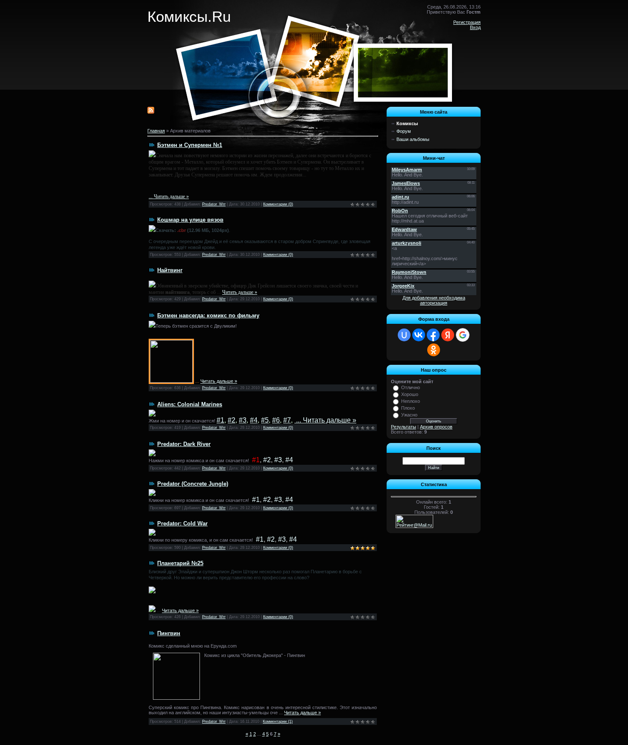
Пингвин (168, 633)
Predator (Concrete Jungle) (192, 484)
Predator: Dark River (184, 444)
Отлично (410, 387)
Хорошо (409, 394)
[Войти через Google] (463, 335)
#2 (231, 420)
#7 (287, 420)
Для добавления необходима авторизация (433, 300)
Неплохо (410, 401)
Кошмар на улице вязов (190, 220)
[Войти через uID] (404, 335)
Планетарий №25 (180, 563)
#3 (243, 420)
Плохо (408, 408)
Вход (475, 27)
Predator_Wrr (214, 204)
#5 (265, 420)
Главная (156, 130)
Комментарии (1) (278, 721)
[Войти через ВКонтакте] (418, 335)
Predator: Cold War (182, 523)
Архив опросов (436, 426)
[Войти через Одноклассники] (433, 349)
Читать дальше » (171, 196)
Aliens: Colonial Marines (189, 404)
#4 (254, 420)
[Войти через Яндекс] (447, 335)
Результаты (403, 426)
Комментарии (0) (278, 204)
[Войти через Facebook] (433, 335)
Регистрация (467, 22)
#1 (220, 420)
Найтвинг (169, 270)
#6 (276, 420)
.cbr (181, 230)
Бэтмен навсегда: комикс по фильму (208, 315)
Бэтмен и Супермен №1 (189, 145)
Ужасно (409, 414)
